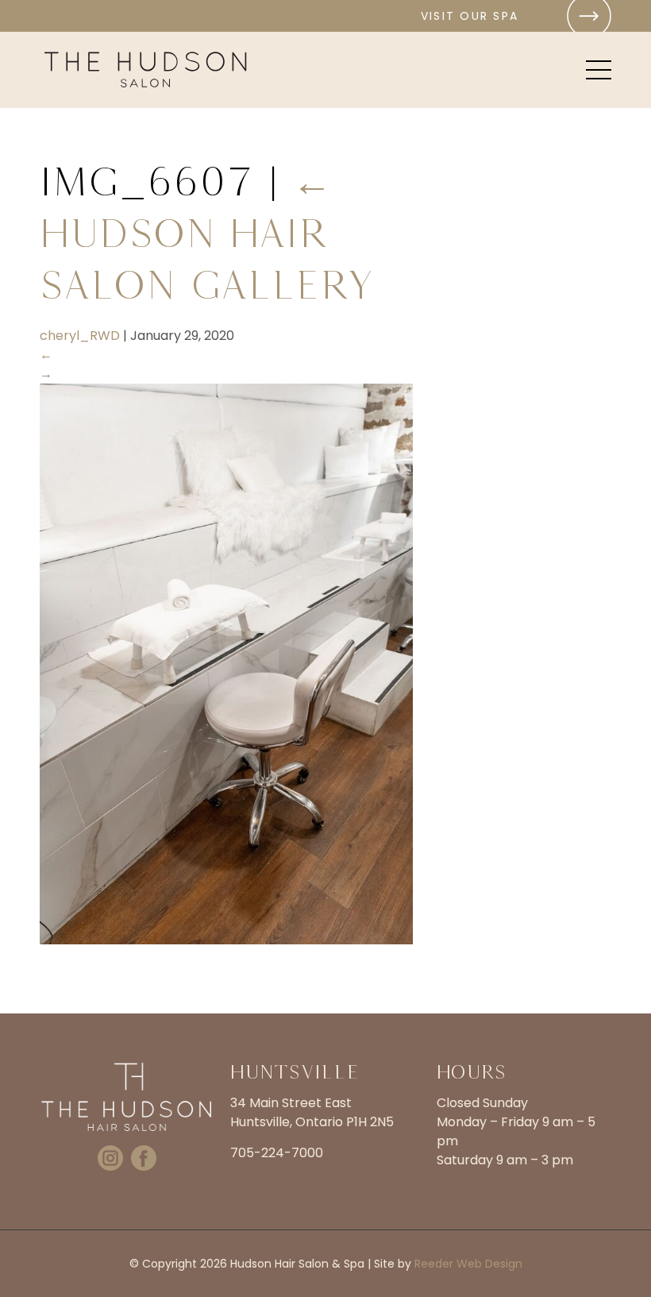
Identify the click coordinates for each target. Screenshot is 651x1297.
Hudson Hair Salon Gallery (207, 232)
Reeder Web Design (468, 1264)
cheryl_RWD (80, 335)
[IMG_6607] (226, 940)
